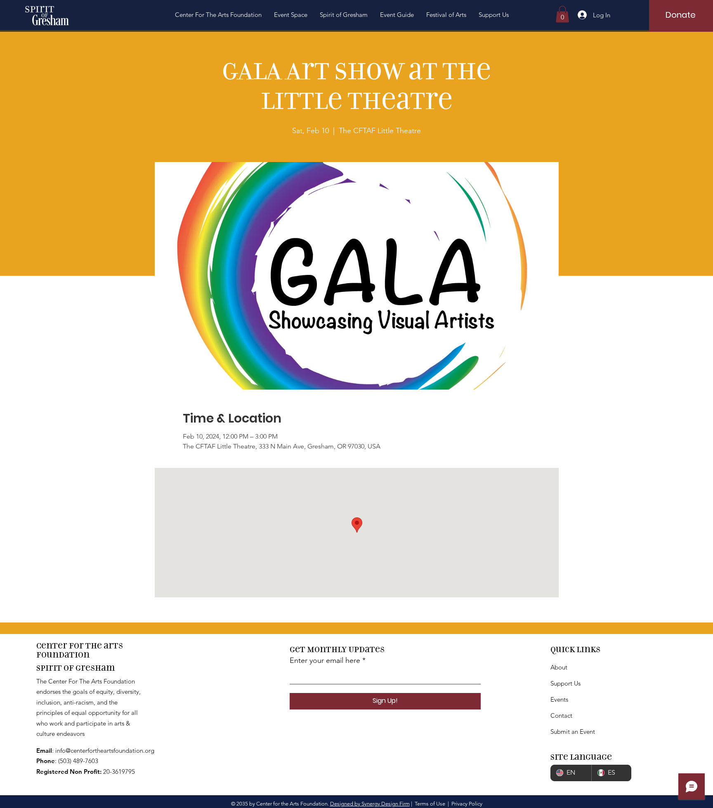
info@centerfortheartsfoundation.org (104, 750)
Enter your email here (325, 660)
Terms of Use (430, 804)
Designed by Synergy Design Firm (370, 804)
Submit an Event (572, 731)
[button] (218, 15)
